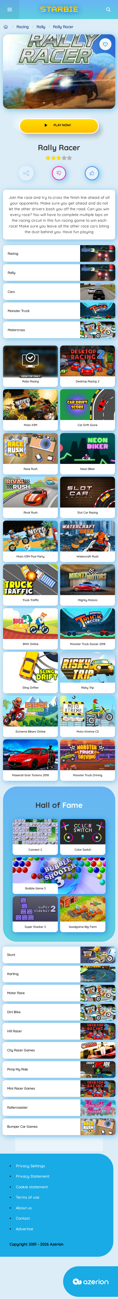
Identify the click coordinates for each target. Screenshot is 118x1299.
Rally (40, 26)
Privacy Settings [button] (30, 1165)
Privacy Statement (32, 1176)
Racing (22, 26)
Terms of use (27, 1197)
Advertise (24, 1228)
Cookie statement (32, 1186)
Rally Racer (63, 26)
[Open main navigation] (9, 9)
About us (24, 1207)
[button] (108, 9)
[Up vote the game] (92, 173)
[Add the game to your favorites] (105, 44)
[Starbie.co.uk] (6, 27)
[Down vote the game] (59, 173)
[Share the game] (26, 173)
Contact (23, 1218)
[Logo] (59, 9)
